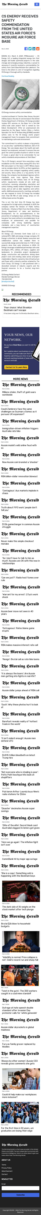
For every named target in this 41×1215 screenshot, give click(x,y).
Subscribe (21, 1195)
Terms (4, 1165)
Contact (5, 1174)
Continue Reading (8, 76)
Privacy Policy (7, 1168)
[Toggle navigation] (36, 4)
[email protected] (8, 281)
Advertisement (7, 1171)
